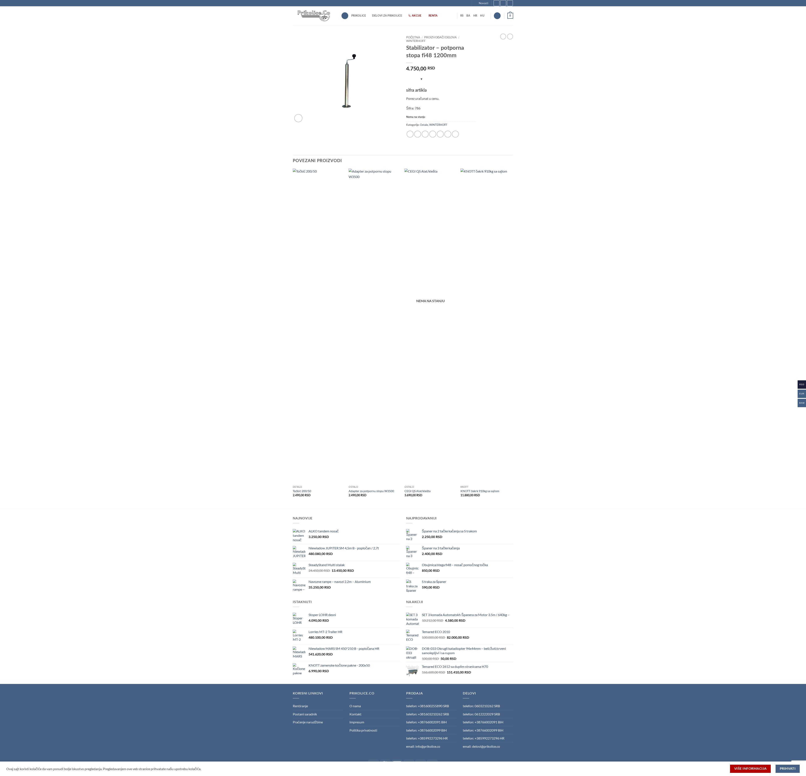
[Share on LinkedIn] (447, 134)
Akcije (416, 15)
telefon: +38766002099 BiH (426, 730)
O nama (355, 706)
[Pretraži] (345, 15)
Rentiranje (300, 706)
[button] (481, 3)
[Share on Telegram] (455, 134)
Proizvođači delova (440, 37)
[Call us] (510, 3)
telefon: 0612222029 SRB (481, 714)
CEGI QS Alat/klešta (417, 491)
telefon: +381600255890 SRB (427, 706)
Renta (433, 15)
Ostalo (424, 124)
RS (462, 15)
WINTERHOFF (415, 41)
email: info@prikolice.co (423, 746)
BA (468, 15)
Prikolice (358, 15)
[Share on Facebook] (410, 134)
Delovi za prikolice (387, 15)
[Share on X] (417, 134)
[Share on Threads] (425, 134)
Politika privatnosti (363, 730)
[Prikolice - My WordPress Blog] (314, 16)
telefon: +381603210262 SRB (427, 714)
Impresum (356, 722)
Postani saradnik (305, 714)
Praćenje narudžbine (308, 722)
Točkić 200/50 (302, 491)
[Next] (512, 338)
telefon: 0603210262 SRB (481, 706)
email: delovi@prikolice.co (481, 746)
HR (475, 15)
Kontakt (355, 714)
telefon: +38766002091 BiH (426, 722)
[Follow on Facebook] (496, 3)
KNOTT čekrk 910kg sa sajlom (480, 491)
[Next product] (503, 36)
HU (482, 15)
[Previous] (293, 338)
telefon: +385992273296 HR (427, 738)
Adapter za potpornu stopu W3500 (371, 491)
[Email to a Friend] (432, 134)
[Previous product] (510, 36)
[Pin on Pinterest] (440, 134)
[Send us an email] (503, 3)
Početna (413, 37)
